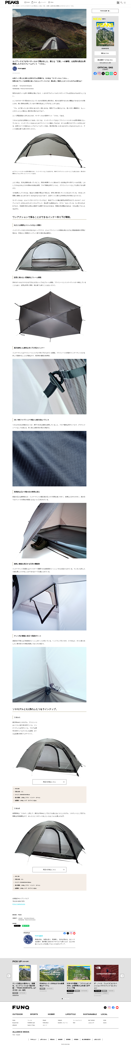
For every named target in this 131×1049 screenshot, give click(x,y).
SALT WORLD (91, 1020)
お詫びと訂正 (97, 1039)
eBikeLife (14, 1025)
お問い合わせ (43, 1039)
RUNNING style (31, 1022)
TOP (13, 6)
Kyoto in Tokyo (31, 1025)
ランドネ (30, 1020)
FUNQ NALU (45, 1022)
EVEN (104, 1020)
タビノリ (45, 1025)
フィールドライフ (77, 1020)
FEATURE (70, 990)
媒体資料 (60, 1039)
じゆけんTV (91, 1022)
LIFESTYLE (71, 1014)
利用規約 (76, 1039)
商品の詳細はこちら (49, 782)
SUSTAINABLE (90, 1014)
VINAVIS (60, 1020)
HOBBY (51, 1014)
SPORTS (105, 993)
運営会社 (52, 1039)
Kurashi (18, 1034)
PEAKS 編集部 (39, 935)
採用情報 (68, 1039)
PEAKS (17, 6)
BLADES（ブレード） (63, 1022)
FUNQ (13, 1020)
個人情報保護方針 (86, 1039)
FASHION (110, 990)
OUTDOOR (22, 993)
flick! (74, 1022)
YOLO (13, 1034)
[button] (9, 976)
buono (104, 1022)
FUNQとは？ (33, 1039)
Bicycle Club (15, 1022)
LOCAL (104, 1014)
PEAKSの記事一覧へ (105, 11)
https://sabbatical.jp (18, 904)
